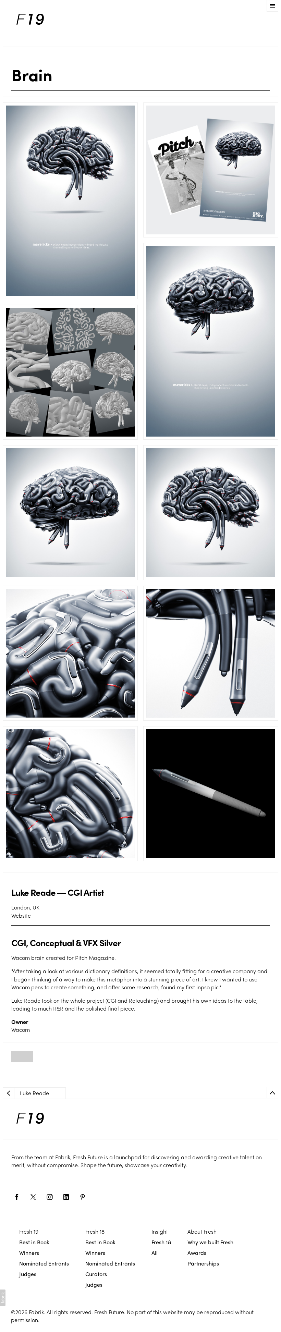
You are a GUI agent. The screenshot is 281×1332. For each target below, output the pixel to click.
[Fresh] (30, 20)
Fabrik (36, 1312)
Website (21, 915)
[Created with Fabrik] (2, 1298)
